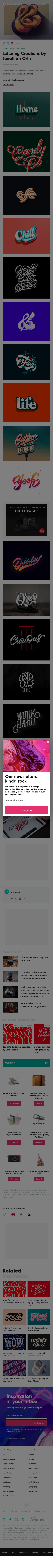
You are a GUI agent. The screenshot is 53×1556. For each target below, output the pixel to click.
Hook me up (26, 810)
